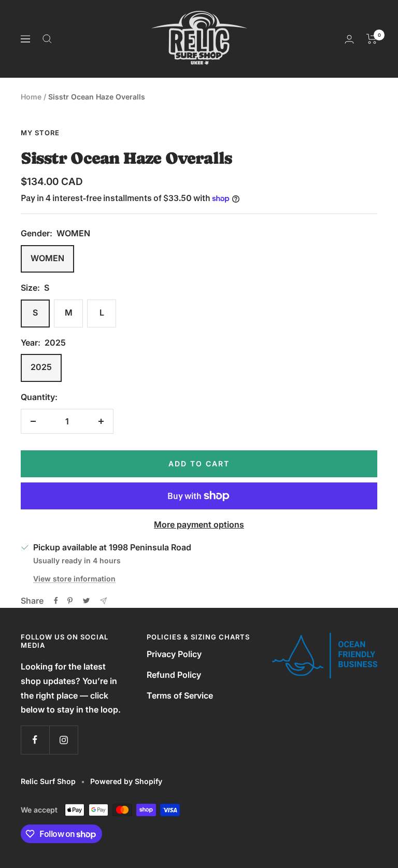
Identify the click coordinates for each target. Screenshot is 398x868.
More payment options (199, 524)
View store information (74, 578)
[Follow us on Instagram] (63, 739)
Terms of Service (180, 695)
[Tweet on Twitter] (86, 600)
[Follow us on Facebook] (35, 739)
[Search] (47, 39)
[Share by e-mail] (103, 600)
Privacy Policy (174, 654)
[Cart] (371, 39)
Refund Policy (174, 675)
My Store (40, 133)
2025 (41, 367)
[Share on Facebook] (56, 600)
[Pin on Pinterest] (70, 600)
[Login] (349, 39)
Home (31, 96)
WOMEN (47, 258)
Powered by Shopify (126, 781)
